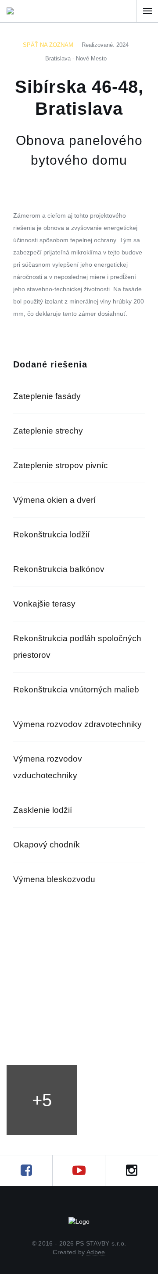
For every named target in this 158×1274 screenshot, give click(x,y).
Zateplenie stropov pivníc (60, 465)
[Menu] (147, 11)
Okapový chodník (46, 844)
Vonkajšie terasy (44, 603)
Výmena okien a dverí (54, 500)
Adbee (95, 1252)
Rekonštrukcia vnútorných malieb (76, 689)
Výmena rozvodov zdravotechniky (77, 724)
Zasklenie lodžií (42, 810)
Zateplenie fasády (47, 396)
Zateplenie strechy (48, 430)
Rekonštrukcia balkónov (58, 569)
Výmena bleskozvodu (54, 879)
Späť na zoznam (48, 45)
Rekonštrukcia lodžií (51, 534)
